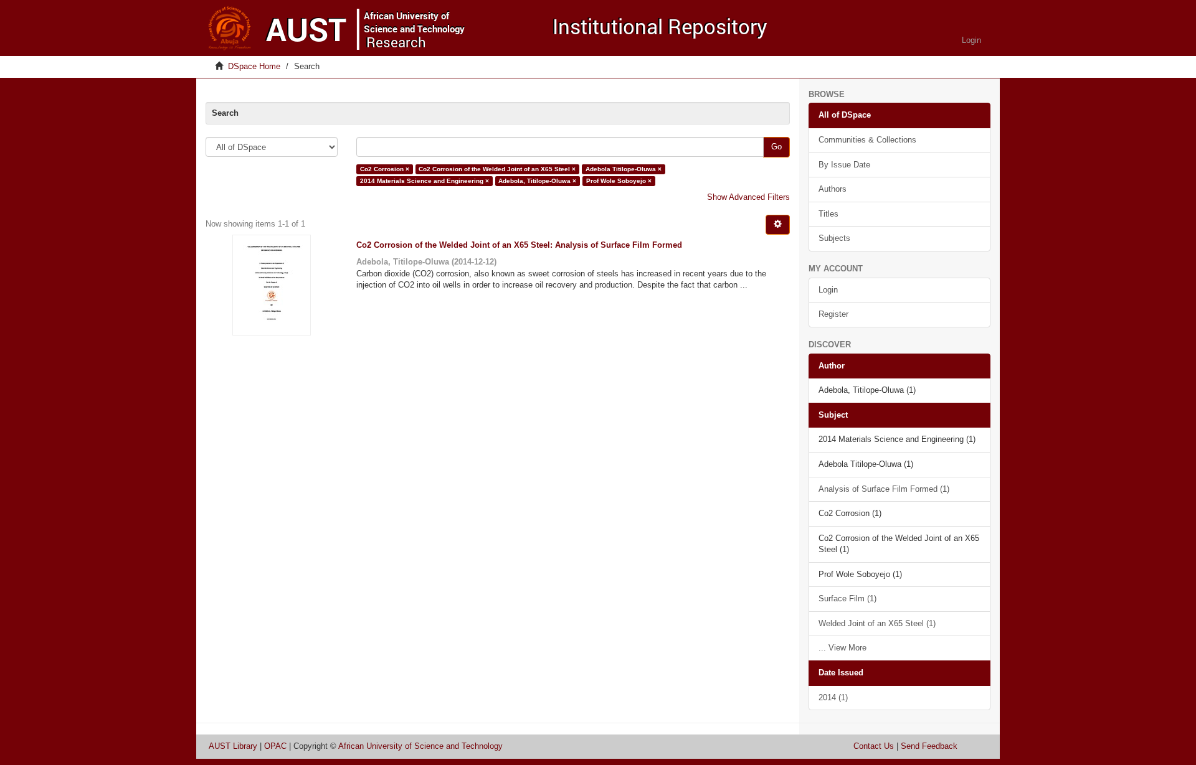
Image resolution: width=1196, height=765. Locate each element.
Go (776, 146)
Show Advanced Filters (748, 197)
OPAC (275, 746)
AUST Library (233, 746)
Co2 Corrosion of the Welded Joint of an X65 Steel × (497, 169)
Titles (828, 213)
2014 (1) (833, 697)
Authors (833, 189)
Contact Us (873, 746)
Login (828, 289)
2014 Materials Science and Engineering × (424, 180)
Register (833, 314)
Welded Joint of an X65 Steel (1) (877, 623)
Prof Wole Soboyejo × (619, 180)
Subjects (834, 238)
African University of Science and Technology (420, 746)
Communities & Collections (867, 139)
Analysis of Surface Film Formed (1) (884, 489)
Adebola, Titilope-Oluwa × (537, 180)
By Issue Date (844, 164)
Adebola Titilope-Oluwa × (624, 169)
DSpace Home (254, 66)
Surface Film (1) (847, 598)
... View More (842, 647)
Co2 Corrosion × (384, 169)
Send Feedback (929, 746)
